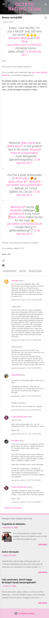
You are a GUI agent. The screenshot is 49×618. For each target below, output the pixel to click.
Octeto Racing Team (19, 417)
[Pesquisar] (45, 5)
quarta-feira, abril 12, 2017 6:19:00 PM (26, 410)
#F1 (26, 181)
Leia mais (42, 544)
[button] (45, 18)
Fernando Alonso (9, 271)
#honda (25, 38)
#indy (24, 41)
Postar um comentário (13, 508)
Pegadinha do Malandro (13, 524)
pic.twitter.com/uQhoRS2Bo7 (24, 185)
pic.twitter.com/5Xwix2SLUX (24, 223)
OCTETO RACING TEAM (24, 7)
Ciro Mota (15, 441)
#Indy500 (35, 149)
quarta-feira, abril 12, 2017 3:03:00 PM (26, 368)
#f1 (38, 38)
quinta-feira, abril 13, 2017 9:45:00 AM (26, 480)
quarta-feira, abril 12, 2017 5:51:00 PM (26, 396)
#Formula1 (22, 178)
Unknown (15, 281)
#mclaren (14, 38)
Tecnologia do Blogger (26, 613)
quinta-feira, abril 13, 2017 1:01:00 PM (26, 502)
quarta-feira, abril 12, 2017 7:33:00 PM (26, 434)
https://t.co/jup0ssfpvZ (24, 153)
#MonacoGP (17, 207)
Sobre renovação (10, 552)
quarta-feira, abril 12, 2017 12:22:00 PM (26, 300)
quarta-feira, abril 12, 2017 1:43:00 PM (26, 340)
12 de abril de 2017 (28, 161)
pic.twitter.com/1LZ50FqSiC (24, 44)
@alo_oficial (28, 142)
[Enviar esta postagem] (3, 266)
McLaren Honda (35, 271)
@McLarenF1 (15, 146)
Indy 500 (22, 271)
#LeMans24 (17, 213)
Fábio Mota (15, 375)
